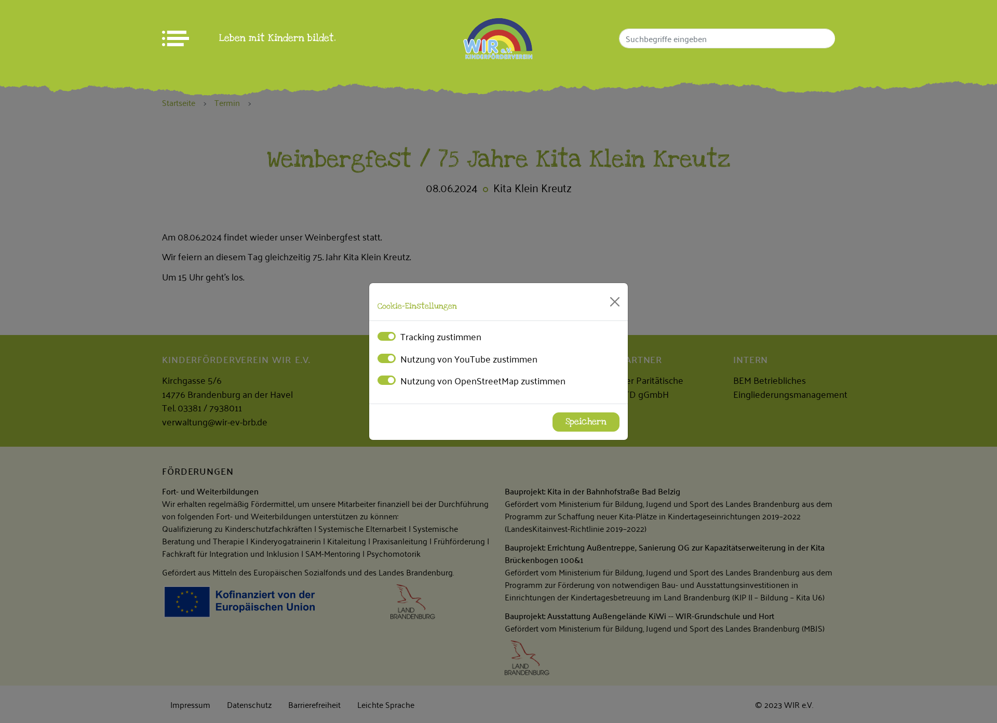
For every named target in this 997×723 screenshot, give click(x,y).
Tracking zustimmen (440, 336)
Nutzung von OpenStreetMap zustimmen (482, 380)
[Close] (615, 302)
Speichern (586, 421)
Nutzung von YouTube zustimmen (468, 358)
